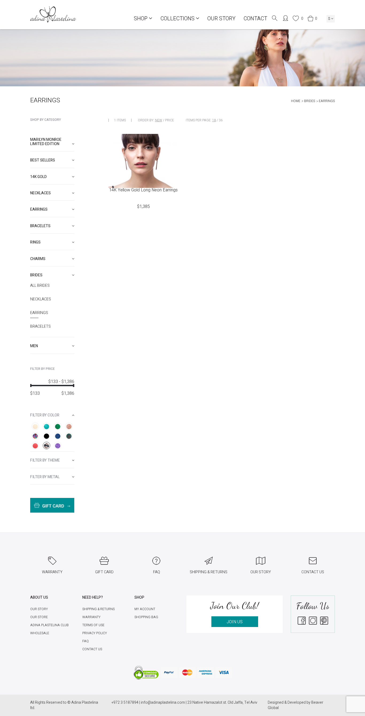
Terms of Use (93, 625)
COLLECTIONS (178, 18)
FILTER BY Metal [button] (45, 477)
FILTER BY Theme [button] (45, 460)
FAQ (85, 641)
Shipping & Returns (98, 609)
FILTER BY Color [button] (44, 415)
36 (221, 120)
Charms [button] (37, 259)
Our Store (39, 617)
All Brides (40, 285)
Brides (309, 101)
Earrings (39, 313)
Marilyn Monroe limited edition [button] (45, 141)
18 (214, 120)
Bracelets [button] (40, 226)
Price (169, 120)
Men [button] (34, 346)
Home (295, 101)
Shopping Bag (146, 617)
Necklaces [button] (40, 193)
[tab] (52, 141)
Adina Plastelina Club (49, 625)
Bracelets (40, 326)
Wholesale (39, 633)
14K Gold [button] (38, 177)
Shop (141, 18)
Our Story (221, 18)
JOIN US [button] (235, 622)
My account (144, 609)
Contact (255, 18)
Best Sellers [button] (42, 160)
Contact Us (92, 649)
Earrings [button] (39, 209)
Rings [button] (35, 242)
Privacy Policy (94, 633)
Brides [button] (36, 275)
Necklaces (40, 299)
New (158, 120)
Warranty (91, 617)
